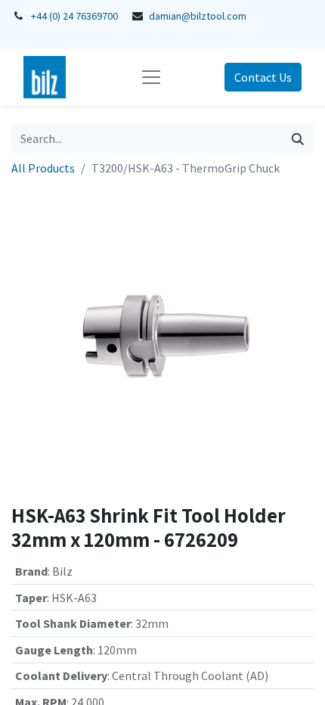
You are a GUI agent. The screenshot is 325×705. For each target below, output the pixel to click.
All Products (43, 167)
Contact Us (263, 77)
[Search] (298, 138)
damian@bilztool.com (197, 16)
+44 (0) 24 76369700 (74, 16)
